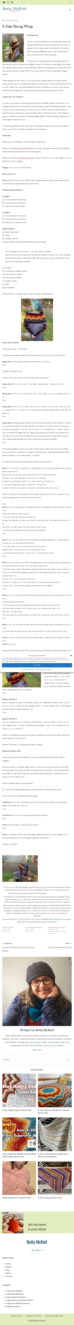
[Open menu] (70, 9)
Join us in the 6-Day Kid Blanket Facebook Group (22, 887)
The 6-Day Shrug (7, 927)
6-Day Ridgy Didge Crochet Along (16, 1110)
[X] (8, 2)
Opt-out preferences (28, 669)
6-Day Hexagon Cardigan (57, 927)
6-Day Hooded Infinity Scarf (60, 946)
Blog (8, 1280)
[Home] (3, 20)
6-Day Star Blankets (14, 1301)
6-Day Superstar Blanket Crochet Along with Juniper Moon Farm (19, 1155)
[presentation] (19, 1090)
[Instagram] (12, 2)
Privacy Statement (40, 669)
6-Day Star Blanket (55, 1045)
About (8, 1283)
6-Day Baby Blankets (15, 1304)
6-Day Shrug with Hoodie (33, 927)
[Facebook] (4, 2)
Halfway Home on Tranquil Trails (16, 1198)
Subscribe (61, 1236)
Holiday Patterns (13, 1317)
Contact (9, 1286)
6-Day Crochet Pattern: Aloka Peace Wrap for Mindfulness (53, 1155)
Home (8, 1274)
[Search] (68, 1059)
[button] (71, 656)
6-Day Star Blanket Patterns (18, 1314)
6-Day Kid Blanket (35, 1045)
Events (8, 1277)
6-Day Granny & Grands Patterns (19, 1310)
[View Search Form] (70, 2)
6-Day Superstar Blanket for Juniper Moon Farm (53, 1111)
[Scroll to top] (69, 1317)
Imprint (49, 669)
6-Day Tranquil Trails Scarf (50, 1198)
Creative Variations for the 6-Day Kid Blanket (18, 947)
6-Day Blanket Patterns (16, 1307)
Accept (37, 665)
